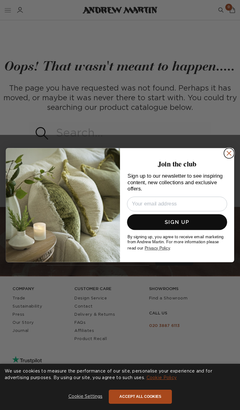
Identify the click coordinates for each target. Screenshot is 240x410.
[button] (85, 397)
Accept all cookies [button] (140, 396)
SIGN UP (177, 222)
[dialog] (120, 387)
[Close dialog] (229, 153)
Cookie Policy (162, 378)
